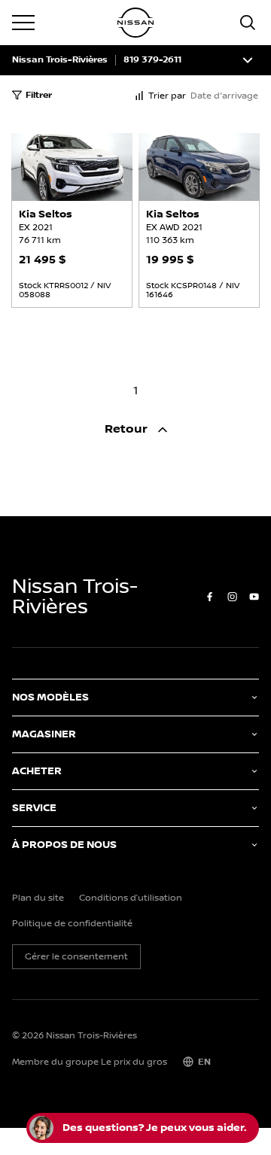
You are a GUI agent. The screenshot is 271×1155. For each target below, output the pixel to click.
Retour (128, 429)
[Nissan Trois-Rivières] (135, 23)
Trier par (167, 96)
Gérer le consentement (76, 956)
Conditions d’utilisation (130, 898)
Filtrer (39, 95)
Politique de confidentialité (72, 924)
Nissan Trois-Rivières (60, 60)
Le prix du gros (134, 1062)
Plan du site (38, 898)
